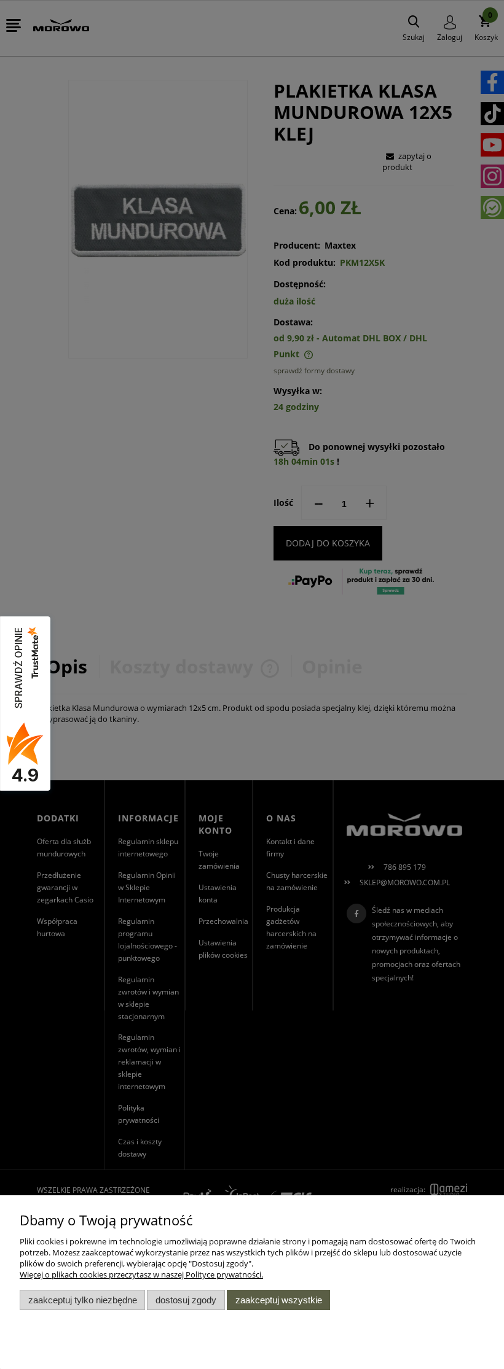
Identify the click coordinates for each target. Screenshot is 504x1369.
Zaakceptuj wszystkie (278, 1300)
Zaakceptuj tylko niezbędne (82, 1300)
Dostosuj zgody (186, 1300)
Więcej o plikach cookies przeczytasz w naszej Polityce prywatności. (141, 1274)
